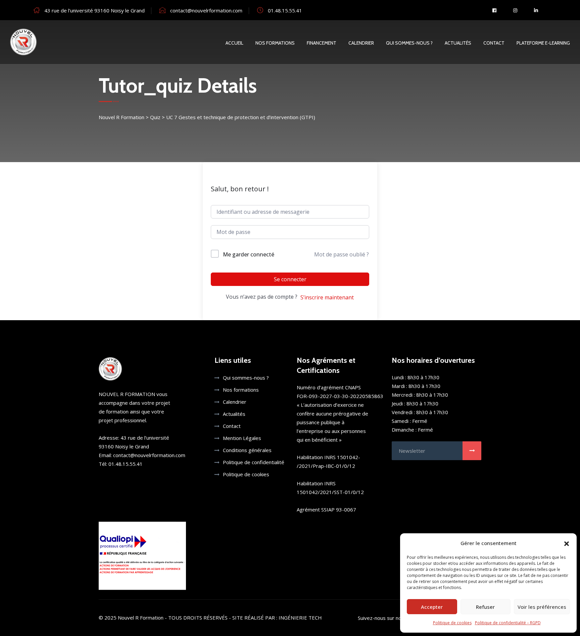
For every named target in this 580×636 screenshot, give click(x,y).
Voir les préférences (542, 606)
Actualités (458, 43)
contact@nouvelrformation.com (206, 10)
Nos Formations (275, 43)
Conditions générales (247, 450)
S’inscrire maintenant (327, 297)
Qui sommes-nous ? (409, 43)
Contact (493, 43)
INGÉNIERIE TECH (300, 617)
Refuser (485, 606)
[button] (566, 543)
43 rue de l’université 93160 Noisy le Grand (94, 10)
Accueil (234, 43)
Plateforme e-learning (543, 43)
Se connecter (290, 279)
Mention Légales (242, 438)
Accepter (432, 606)
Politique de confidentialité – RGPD (508, 623)
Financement (321, 43)
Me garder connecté (248, 254)
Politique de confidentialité (253, 462)
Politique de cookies (452, 623)
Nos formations (241, 389)
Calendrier (361, 43)
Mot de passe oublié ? (341, 254)
